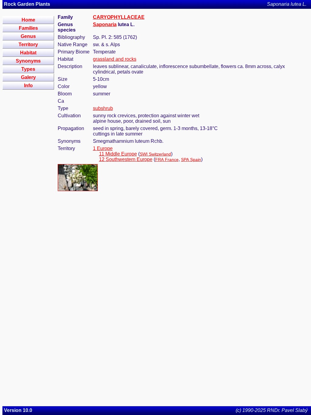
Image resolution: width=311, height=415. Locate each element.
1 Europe (103, 148)
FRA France (167, 159)
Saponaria (105, 24)
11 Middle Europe (118, 153)
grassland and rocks (114, 59)
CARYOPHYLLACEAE (119, 17)
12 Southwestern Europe (125, 159)
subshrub (103, 108)
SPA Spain (191, 159)
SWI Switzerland (155, 154)
